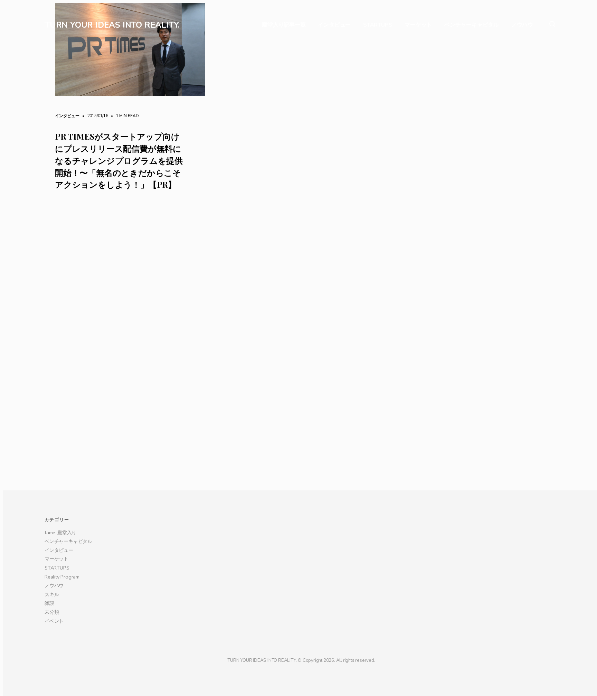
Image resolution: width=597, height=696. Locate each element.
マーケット (418, 25)
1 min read (124, 116)
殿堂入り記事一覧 (283, 25)
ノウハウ (522, 25)
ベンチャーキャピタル (471, 25)
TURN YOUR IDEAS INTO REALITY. (112, 24)
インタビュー (334, 25)
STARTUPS (377, 25)
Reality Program (62, 679)
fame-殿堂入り (60, 634)
